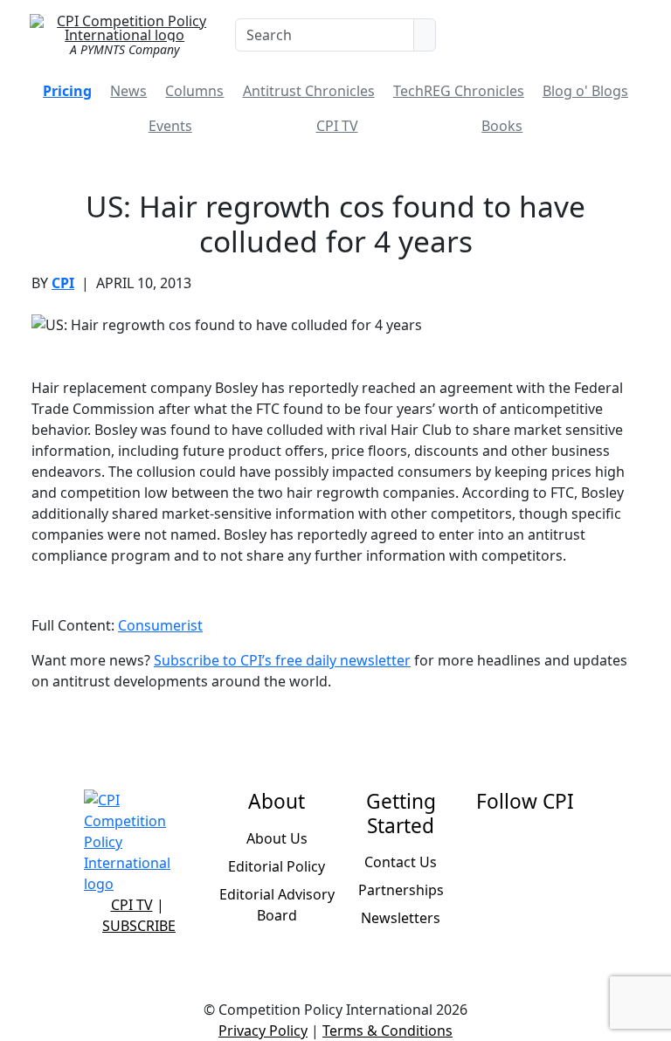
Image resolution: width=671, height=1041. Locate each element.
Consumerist (160, 625)
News (128, 90)
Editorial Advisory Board (277, 905)
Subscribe (139, 925)
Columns (194, 90)
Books (501, 125)
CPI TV (337, 125)
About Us (277, 838)
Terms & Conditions (387, 1030)
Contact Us (400, 862)
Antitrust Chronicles (309, 90)
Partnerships (401, 890)
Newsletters (400, 917)
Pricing (67, 90)
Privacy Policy (263, 1030)
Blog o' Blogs (585, 90)
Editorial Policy (276, 866)
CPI (63, 283)
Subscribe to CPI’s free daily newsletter (282, 660)
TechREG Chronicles (458, 90)
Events (170, 125)
